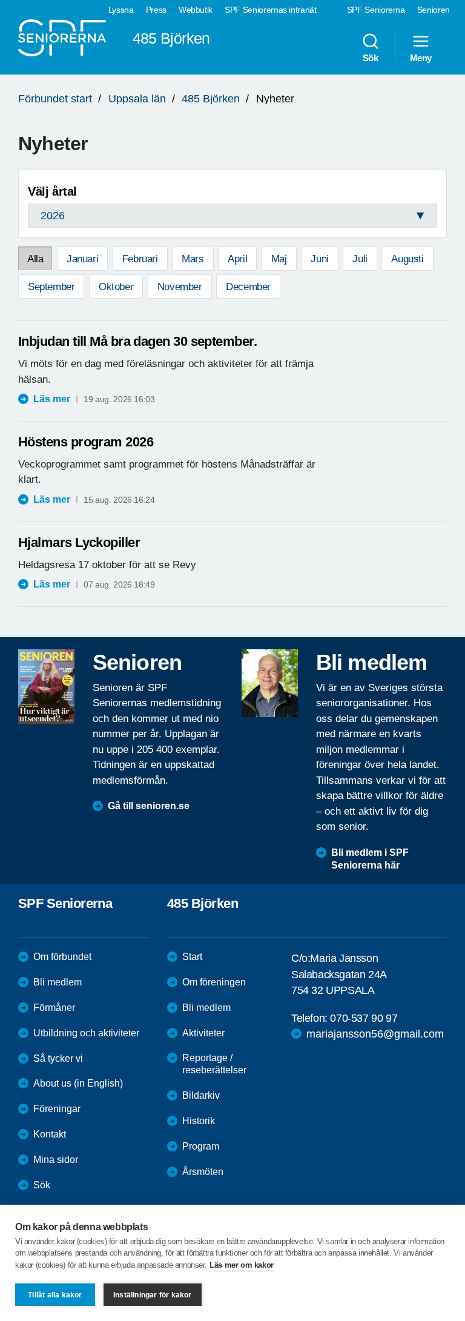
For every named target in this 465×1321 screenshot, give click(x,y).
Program (200, 1146)
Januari (82, 259)
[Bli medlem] (270, 683)
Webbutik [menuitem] (196, 10)
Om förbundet (62, 957)
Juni (319, 259)
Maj (279, 259)
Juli (359, 259)
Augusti (407, 259)
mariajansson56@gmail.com (375, 1034)
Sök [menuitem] (370, 57)
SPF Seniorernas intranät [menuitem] (271, 10)
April (237, 259)
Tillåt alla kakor (55, 1295)
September (51, 287)
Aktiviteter (203, 1033)
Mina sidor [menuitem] (55, 1159)
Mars (192, 259)
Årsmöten (202, 1172)
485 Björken (211, 98)
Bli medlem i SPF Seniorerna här (370, 858)
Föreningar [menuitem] (57, 1109)
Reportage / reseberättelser (214, 1064)
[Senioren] (46, 686)
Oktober (116, 287)
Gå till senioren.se (149, 806)
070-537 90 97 (363, 1018)
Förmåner (54, 1007)
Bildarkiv (201, 1095)
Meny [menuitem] (421, 57)
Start (192, 957)
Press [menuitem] (156, 10)
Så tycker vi (58, 1058)
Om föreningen (214, 982)
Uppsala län (137, 98)
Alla (35, 259)
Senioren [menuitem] (433, 10)
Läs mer (51, 399)
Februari (140, 259)
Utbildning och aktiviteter (86, 1033)
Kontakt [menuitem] (49, 1134)
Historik (198, 1121)
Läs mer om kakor (241, 1265)
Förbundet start (55, 98)
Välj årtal (52, 191)
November (179, 287)
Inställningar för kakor (152, 1295)
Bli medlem (57, 982)
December (248, 287)
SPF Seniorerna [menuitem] (376, 10)
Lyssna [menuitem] (121, 10)
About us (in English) (78, 1083)
